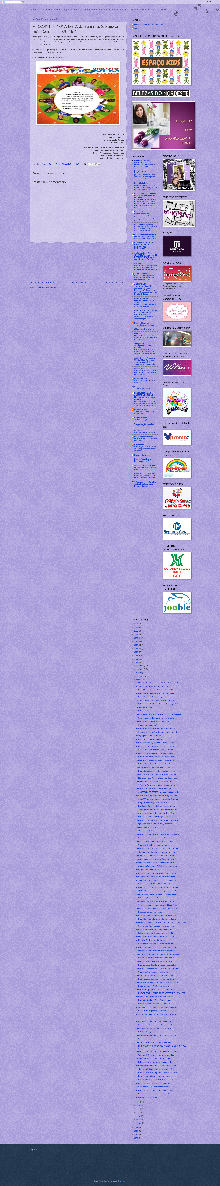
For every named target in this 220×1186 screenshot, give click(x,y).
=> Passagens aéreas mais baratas (149, 912)
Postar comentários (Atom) (46, 288)
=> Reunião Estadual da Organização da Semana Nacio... (157, 1073)
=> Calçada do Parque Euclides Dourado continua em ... (156, 729)
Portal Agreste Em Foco (143, 436)
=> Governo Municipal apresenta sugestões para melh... (156, 1035)
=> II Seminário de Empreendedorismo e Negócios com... (157, 796)
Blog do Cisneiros (141, 323)
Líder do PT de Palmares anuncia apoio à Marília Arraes (145, 305)
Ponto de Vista (140, 171)
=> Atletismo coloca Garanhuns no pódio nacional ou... (156, 852)
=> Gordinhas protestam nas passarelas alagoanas (154, 841)
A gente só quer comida (142, 389)
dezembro (140, 666)
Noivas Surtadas (140, 379)
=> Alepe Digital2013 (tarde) (146, 827)
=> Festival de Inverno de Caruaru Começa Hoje (153, 1004)
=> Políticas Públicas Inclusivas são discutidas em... (155, 693)
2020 (136, 638)
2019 (136, 641)
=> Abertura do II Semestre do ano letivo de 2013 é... (155, 1069)
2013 (136, 663)
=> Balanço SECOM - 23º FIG (147, 1097)
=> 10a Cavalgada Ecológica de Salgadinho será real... (156, 700)
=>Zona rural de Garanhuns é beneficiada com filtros (155, 1055)
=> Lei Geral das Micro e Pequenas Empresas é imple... (156, 894)
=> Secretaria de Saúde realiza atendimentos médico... (156, 686)
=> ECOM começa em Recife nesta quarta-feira (153, 986)
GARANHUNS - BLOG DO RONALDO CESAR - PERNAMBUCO (144, 245)
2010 (136, 1134)
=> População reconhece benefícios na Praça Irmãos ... (156, 771)
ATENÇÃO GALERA (141, 426)
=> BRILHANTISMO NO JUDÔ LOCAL (150, 739)
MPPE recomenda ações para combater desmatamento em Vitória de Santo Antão (144, 278)
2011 (136, 1131)
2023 (136, 627)
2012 (136, 1127)
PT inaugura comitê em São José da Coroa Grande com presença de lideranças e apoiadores (145, 228)
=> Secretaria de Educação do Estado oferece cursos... (156, 944)
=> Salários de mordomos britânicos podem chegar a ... (156, 764)
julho (138, 1102)
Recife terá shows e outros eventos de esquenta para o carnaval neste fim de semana (144, 352)
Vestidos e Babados (142, 387)
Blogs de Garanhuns (142, 455)
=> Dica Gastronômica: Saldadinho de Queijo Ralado (155, 806)
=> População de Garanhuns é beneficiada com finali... (156, 919)
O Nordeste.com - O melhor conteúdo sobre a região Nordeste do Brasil (145, 484)
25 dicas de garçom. (141, 420)
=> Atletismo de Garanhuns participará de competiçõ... (156, 951)
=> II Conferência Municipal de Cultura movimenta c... (156, 1025)
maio (138, 1109)
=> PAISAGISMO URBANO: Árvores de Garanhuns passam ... (159, 954)
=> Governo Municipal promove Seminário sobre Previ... (156, 1066)
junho (138, 1105)
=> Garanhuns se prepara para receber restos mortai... (156, 901)
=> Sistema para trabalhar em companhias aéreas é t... (156, 718)
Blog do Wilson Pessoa (143, 212)
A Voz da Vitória (140, 274)
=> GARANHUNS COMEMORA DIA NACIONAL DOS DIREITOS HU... (162, 982)
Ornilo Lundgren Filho (143, 253)
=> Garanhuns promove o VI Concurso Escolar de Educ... (157, 877)
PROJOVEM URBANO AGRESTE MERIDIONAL (143, 394)
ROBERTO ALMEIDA (142, 161)
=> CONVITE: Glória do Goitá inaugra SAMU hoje (154, 817)
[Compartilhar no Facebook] (96, 164)
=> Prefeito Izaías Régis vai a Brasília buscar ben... (155, 975)
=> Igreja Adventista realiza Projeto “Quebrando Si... (155, 824)
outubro (139, 673)
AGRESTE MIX (140, 284)
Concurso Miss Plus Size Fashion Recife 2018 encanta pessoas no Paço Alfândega (145, 372)
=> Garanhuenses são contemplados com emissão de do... (158, 1021)
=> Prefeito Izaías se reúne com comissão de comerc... (156, 1094)
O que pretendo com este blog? (145, 432)
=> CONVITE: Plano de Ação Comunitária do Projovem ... (157, 711)
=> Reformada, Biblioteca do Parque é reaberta (153, 898)
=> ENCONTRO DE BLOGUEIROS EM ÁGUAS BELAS (156, 1080)
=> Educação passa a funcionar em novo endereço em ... (157, 947)
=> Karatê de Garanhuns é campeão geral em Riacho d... (157, 855)
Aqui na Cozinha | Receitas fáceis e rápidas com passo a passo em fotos (145, 467)
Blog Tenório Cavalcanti (143, 224)
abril (138, 1112)
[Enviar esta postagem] (84, 164)
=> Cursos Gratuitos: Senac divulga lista (151, 838)
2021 (136, 634)
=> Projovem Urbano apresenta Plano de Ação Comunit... (157, 873)
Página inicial (79, 282)
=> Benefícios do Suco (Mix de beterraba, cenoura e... (156, 1090)
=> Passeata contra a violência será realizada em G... (156, 1083)
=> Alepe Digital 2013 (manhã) (147, 831)
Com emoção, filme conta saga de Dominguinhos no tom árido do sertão (145, 449)
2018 (136, 645)
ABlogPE (137, 263)
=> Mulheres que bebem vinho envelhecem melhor (154, 753)
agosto (139, 680)
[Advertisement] (78, 262)
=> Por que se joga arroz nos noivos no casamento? (155, 760)
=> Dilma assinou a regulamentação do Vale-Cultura (155, 743)
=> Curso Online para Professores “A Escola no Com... (156, 990)
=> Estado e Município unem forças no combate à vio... (156, 1032)
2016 (136, 652)
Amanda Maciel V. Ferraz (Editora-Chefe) (149, 25)
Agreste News (139, 368)
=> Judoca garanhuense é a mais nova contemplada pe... (157, 810)
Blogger (123, 1181)
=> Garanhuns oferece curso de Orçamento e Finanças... (157, 1028)
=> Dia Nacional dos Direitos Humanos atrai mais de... (156, 958)
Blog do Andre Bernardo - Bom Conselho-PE (144, 460)
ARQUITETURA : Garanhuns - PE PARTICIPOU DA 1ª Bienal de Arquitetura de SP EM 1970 (145, 257)
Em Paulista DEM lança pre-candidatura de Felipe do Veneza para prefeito (145, 337)
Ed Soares (138, 430)
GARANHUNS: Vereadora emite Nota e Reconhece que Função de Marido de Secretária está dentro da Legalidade (145, 316)
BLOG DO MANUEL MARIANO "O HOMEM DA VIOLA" (144, 300)
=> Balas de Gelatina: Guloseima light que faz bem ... (156, 1062)
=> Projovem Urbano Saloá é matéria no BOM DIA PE (156, 916)
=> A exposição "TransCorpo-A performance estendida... (156, 1014)
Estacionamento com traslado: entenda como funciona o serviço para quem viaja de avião (145, 187)
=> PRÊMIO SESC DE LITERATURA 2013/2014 (153, 884)
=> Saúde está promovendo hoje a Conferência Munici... (156, 859)
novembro (140, 669)
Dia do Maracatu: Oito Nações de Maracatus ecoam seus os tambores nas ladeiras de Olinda (145, 267)
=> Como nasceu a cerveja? (146, 725)
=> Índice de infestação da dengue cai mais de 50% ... (156, 933)
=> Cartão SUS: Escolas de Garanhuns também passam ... (158, 887)
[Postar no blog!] (91, 164)
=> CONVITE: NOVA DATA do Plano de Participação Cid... (157, 704)
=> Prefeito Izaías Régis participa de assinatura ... (154, 1076)
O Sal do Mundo (140, 409)
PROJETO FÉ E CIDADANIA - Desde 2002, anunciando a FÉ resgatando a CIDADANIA (145, 476)
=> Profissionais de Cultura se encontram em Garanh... (156, 979)
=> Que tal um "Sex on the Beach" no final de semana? (156, 908)
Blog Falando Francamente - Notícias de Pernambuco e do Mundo (145, 196)
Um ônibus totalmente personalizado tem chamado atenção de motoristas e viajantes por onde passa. (145, 217)
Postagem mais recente (42, 282)
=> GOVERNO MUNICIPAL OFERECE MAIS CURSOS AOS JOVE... (161, 714)
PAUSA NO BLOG (140, 249)
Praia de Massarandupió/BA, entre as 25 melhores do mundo (145, 237)
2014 (136, 659)
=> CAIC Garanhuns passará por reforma (151, 1011)
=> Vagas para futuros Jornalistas (148, 736)
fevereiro (139, 1119)
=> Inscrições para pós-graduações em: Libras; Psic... (156, 767)
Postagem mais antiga (115, 282)
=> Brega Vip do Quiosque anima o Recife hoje (153, 803)
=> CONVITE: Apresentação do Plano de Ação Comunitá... (157, 799)
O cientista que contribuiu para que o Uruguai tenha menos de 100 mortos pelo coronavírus (145, 327)
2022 (136, 631)
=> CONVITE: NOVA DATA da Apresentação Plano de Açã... (158, 834)
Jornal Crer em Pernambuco (145, 358)
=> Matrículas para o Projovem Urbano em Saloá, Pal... (156, 778)
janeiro (139, 1123)
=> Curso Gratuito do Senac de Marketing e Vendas (155, 789)
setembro (140, 676)
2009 (136, 1138)
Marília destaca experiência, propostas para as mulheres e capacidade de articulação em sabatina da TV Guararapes (144, 176)
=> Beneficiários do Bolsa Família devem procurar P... (156, 965)
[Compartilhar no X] (94, 164)
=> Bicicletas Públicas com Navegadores (151, 940)
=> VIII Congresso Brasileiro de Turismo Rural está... (155, 750)
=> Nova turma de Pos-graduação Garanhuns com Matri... (157, 1051)
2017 (136, 649)
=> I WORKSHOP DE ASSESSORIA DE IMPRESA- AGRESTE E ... (161, 683)
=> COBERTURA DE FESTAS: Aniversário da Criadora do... (158, 792)
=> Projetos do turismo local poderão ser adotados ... (155, 930)
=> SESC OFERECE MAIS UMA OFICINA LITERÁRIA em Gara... (160, 690)
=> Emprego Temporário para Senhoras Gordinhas (154, 997)
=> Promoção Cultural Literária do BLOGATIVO (153, 1042)
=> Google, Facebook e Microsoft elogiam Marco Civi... (156, 905)
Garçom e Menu (140, 418)
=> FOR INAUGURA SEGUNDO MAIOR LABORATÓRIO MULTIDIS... (162, 923)
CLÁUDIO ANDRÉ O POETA (145, 235)
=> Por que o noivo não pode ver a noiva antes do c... (156, 757)
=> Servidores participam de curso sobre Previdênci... (156, 813)
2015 (136, 656)
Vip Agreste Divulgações (144, 424)
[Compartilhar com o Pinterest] (99, 164)
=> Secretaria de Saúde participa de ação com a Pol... (156, 926)
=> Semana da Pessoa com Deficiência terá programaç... (157, 866)
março (138, 1116)
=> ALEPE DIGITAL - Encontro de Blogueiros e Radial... (156, 891)
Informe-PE (138, 333)
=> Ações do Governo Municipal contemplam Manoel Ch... (157, 1007)
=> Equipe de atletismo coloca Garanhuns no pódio (155, 1039)
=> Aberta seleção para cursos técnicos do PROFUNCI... (157, 937)
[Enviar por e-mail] (89, 164)
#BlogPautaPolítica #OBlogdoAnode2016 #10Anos (142, 346)
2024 (136, 624)
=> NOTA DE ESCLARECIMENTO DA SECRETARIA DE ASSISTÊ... (161, 993)
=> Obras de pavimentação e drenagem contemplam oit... (157, 732)
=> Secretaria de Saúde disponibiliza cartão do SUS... (156, 1087)
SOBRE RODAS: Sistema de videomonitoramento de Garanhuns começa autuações (145, 362)
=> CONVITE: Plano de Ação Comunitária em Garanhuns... (158, 820)
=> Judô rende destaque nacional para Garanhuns (154, 1018)
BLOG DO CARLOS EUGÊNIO (145, 311)
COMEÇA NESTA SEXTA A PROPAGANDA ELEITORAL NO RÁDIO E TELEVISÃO (145, 165)
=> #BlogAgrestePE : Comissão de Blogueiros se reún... (156, 863)
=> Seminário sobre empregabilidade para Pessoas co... (156, 880)
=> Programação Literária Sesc (147, 870)
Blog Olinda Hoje (141, 183)
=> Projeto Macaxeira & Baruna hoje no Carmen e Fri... (156, 697)
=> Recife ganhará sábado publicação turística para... (155, 721)
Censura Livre (139, 445)
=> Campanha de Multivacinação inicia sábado (153, 845)
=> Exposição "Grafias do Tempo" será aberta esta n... (156, 1000)
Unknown (137, 28)
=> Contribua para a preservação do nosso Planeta (154, 961)
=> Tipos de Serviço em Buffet (147, 707)
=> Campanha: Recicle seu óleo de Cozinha (152, 972)
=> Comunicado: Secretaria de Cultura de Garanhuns (155, 782)
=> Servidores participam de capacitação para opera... (156, 1058)
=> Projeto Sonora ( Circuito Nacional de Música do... (155, 746)
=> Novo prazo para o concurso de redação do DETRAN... (157, 774)
